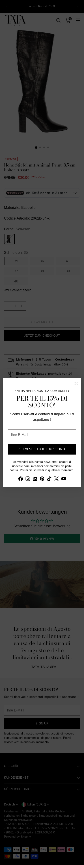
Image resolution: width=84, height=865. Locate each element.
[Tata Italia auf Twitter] (56, 479)
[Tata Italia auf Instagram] (27, 479)
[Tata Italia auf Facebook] (20, 479)
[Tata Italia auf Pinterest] (42, 479)
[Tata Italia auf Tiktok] (49, 479)
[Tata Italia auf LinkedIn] (35, 479)
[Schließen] (76, 383)
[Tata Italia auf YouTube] (63, 479)
